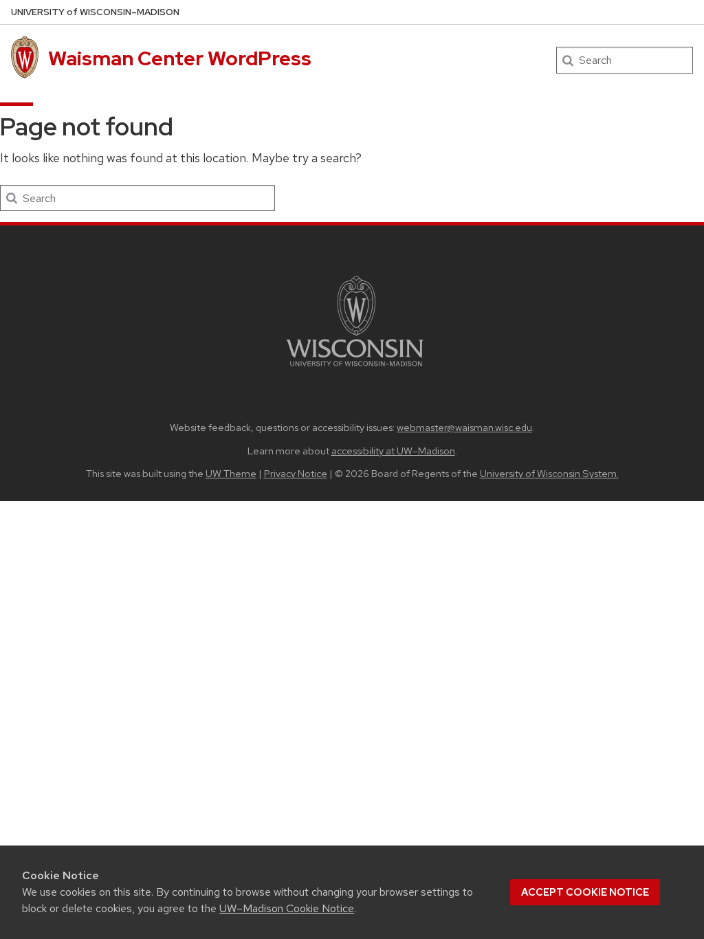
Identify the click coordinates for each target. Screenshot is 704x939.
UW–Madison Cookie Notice (286, 908)
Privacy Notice (295, 473)
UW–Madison (95, 12)
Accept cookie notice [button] (585, 892)
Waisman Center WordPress (179, 58)
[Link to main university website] (355, 369)
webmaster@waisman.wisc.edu (464, 427)
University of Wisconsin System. (549, 473)
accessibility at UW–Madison (393, 450)
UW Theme (231, 473)
